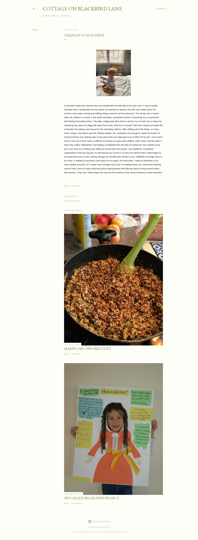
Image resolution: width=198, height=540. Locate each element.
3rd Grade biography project (91, 498)
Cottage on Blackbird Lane (82, 8)
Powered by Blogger (101, 521)
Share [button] (35, 30)
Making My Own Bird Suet (87, 348)
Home (46, 15)
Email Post (75, 186)
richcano (106, 527)
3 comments (76, 503)
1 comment (75, 354)
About (55, 15)
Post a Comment (72, 201)
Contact (65, 15)
